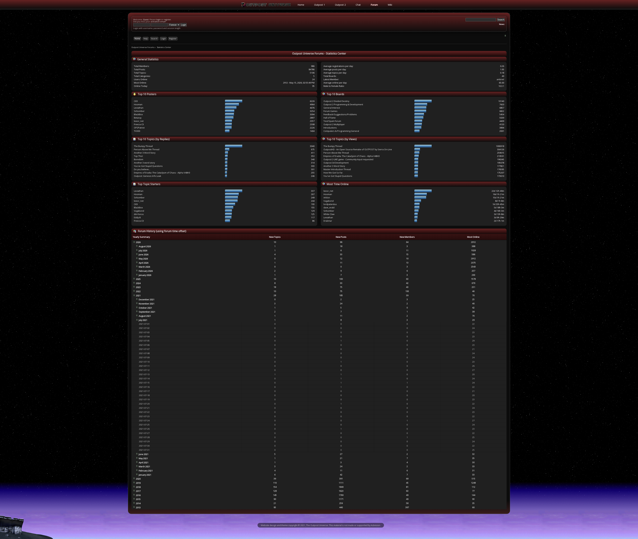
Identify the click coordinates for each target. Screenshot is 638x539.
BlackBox (138, 114)
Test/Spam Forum (332, 121)
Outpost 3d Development (336, 162)
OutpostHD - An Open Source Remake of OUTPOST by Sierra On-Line (357, 149)
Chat (358, 4)
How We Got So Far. (333, 172)
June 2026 (143, 254)
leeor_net (139, 121)
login (158, 19)
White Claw (328, 214)
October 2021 (145, 307)
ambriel (500, 79)
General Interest (331, 107)
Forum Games (330, 111)
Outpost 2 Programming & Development (343, 104)
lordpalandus (330, 204)
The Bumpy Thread (143, 146)
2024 (138, 283)
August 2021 (145, 315)
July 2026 (143, 250)
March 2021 (144, 466)
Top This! (138, 156)
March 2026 (144, 266)
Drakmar (327, 220)
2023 (138, 287)
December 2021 (146, 299)
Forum (374, 4)
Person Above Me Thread (146, 149)
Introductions (330, 127)
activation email (158, 21)
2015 (138, 499)
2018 (138, 487)
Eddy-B (137, 217)
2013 (138, 507)
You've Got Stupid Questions (148, 166)
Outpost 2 (340, 4)
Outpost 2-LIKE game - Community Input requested (348, 159)
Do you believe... (142, 169)
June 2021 (143, 454)
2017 (138, 491)
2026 (138, 242)
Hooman (138, 104)
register (167, 19)
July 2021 (143, 320)
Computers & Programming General (341, 130)
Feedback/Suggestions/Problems (340, 114)
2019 (138, 482)
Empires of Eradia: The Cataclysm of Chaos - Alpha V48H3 (162, 172)
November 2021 (146, 303)
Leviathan (138, 107)
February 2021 (146, 470)
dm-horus (139, 214)
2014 (138, 503)
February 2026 (146, 270)
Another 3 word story (144, 162)
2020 (138, 478)
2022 (138, 291)
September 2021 (147, 311)
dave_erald (328, 207)
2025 (138, 279)
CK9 (136, 101)
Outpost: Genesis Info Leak (147, 175)
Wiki (390, 4)
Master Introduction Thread (337, 169)
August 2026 (145, 246)
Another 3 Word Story (144, 152)
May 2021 (143, 458)
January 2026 (145, 275)
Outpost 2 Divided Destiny (336, 101)
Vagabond (139, 210)
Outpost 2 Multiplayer (334, 124)
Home (301, 4)
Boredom (138, 159)
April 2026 (143, 262)
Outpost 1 (319, 4)
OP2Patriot (139, 127)
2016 (138, 495)
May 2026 (143, 258)
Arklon (326, 197)
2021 (138, 295)
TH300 (137, 130)
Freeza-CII (139, 124)
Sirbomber (139, 111)
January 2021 (145, 474)
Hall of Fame (329, 117)
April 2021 (143, 462)
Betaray (137, 117)
